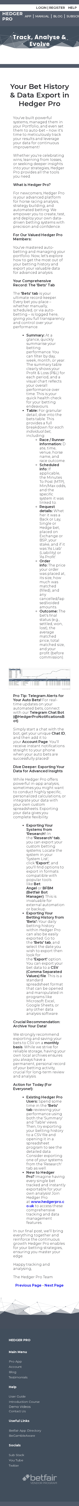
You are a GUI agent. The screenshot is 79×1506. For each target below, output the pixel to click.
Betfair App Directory (25, 1430)
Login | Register (50, 8)
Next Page (54, 1285)
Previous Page (28, 1285)
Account (15, 1367)
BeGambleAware (22, 1436)
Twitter (14, 1465)
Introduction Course (24, 1402)
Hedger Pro (12, 16)
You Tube (16, 1460)
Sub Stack (16, 1455)
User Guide (17, 1396)
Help (72, 8)
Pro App (15, 1361)
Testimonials (18, 1377)
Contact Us (17, 1411)
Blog (12, 1372)
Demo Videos (20, 1407)
